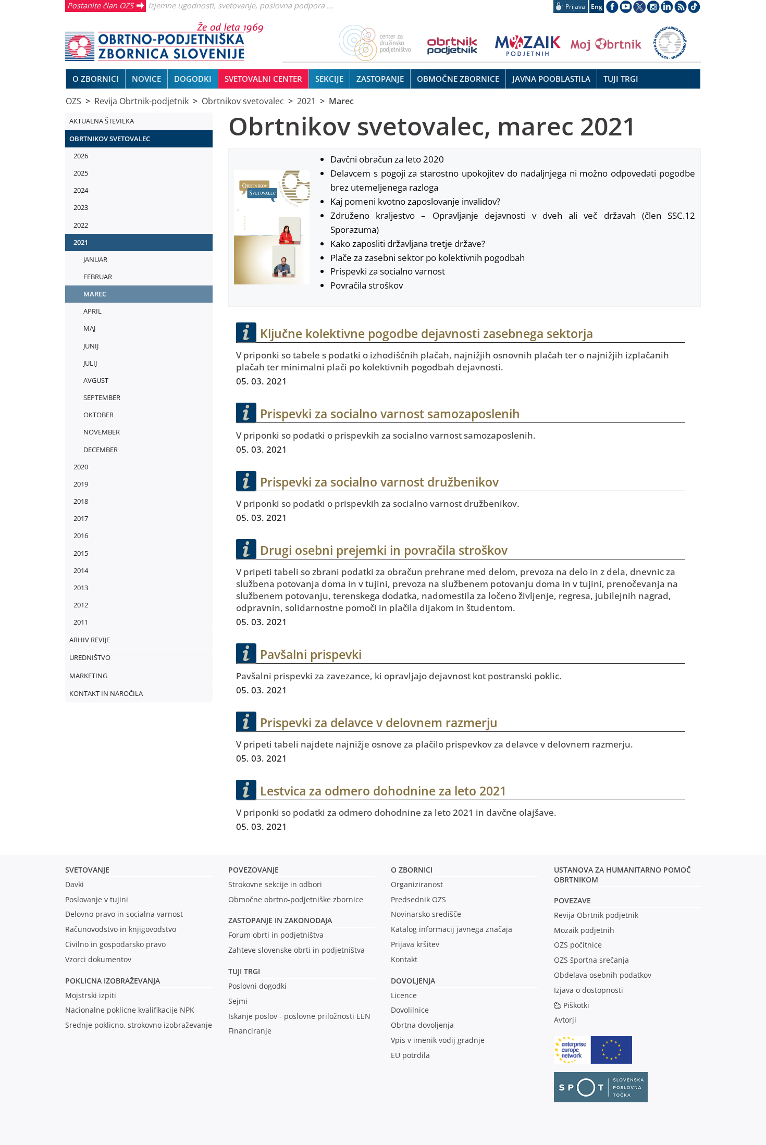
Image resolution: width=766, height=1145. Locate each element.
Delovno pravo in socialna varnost (124, 914)
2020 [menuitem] (80, 466)
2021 (306, 101)
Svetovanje (87, 870)
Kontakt (404, 959)
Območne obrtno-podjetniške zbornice (295, 899)
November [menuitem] (101, 432)
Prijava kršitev (415, 944)
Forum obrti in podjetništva (276, 935)
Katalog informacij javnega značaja (451, 929)
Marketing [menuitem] (88, 675)
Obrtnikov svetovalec (243, 101)
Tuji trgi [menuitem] (620, 78)
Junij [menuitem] (90, 346)
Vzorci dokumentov (98, 959)
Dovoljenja (413, 981)
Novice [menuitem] (146, 78)
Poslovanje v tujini (96, 899)
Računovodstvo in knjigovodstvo (120, 929)
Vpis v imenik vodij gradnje (438, 1040)
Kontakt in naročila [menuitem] (106, 693)
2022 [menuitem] (80, 225)
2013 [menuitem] (80, 587)
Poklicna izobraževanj (110, 981)
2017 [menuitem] (80, 518)
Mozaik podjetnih (584, 930)
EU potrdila (410, 1055)
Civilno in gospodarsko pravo (115, 944)
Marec (341, 101)
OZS (73, 101)
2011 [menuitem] (80, 622)
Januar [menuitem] (95, 259)
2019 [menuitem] (80, 484)
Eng (596, 6)
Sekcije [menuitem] (329, 78)
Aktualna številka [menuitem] (101, 121)
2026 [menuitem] (80, 155)
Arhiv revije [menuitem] (89, 639)
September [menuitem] (101, 397)
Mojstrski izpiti (90, 995)
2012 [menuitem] (80, 604)
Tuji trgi (244, 971)
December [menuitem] (100, 449)
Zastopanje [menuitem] (380, 78)
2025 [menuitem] (80, 173)
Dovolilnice (410, 1010)
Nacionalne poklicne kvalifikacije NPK (129, 1010)
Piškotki (576, 1005)
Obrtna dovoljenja (422, 1025)
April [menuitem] (92, 311)
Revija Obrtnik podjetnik (596, 915)
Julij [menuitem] (90, 363)
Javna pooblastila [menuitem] (551, 78)
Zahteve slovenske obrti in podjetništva (296, 950)
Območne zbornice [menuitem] (458, 78)
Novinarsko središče (426, 914)
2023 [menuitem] (80, 207)
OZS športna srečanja (591, 960)
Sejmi (238, 1001)
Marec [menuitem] (94, 293)
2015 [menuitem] (80, 553)
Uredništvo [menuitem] (89, 657)
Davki (74, 884)
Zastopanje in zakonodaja (280, 920)
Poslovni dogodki (257, 986)
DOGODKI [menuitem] (193, 78)
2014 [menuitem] (80, 570)
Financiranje (249, 1031)
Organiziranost (417, 884)
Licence (404, 995)
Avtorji (565, 1020)
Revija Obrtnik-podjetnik (141, 101)
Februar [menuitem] (97, 276)
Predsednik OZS (418, 899)
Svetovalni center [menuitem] (263, 78)
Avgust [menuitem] (95, 380)
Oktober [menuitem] (98, 414)
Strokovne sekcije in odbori (275, 884)
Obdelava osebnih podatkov (602, 975)
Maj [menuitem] (89, 328)
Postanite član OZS (100, 5)
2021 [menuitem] (80, 242)
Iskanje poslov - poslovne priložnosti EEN (299, 1016)
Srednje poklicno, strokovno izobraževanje (138, 1025)
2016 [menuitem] (80, 535)
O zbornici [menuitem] (95, 78)
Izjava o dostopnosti (588, 990)
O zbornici (412, 870)
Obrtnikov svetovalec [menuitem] (109, 138)
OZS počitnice (578, 945)
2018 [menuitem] (80, 501)
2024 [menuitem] (80, 190)
